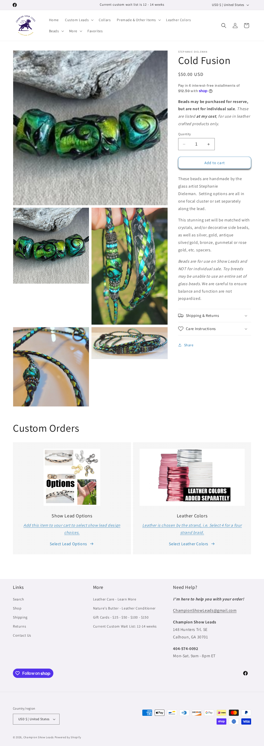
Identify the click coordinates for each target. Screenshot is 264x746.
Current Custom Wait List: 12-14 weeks (125, 626)
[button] (79, 19)
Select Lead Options (68, 544)
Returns (19, 626)
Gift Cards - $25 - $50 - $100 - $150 (121, 617)
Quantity (184, 134)
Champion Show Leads (38, 737)
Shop (17, 608)
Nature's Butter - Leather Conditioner (124, 608)
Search (18, 599)
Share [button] (189, 345)
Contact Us (22, 635)
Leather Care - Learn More (114, 599)
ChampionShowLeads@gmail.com (204, 610)
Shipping (20, 617)
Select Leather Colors (188, 544)
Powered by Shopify (68, 737)
